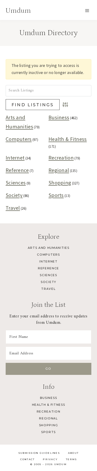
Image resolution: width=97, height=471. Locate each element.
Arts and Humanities (48, 248)
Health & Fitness (67, 139)
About (73, 453)
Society (14, 195)
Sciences (16, 182)
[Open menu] (87, 10)
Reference (17, 170)
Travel (13, 208)
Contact (27, 459)
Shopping (59, 182)
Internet (15, 157)
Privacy (50, 459)
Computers (19, 139)
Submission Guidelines (39, 453)
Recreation (61, 157)
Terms (71, 459)
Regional (58, 170)
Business (58, 117)
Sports (56, 195)
